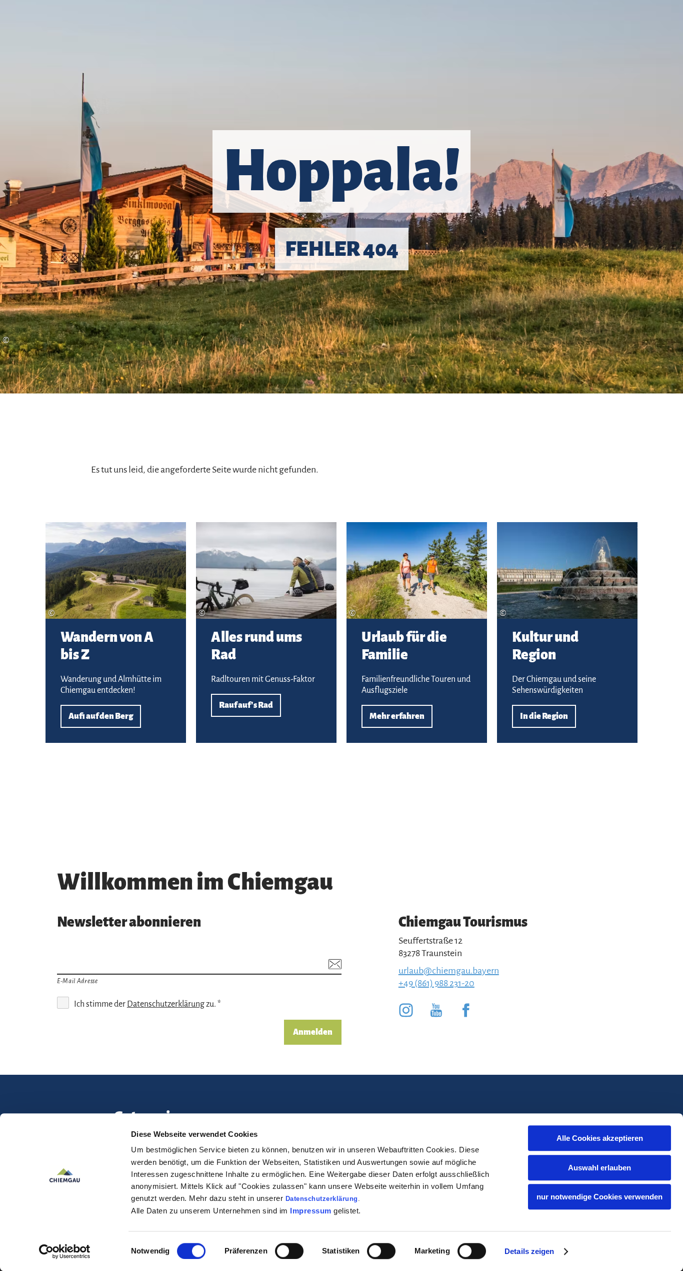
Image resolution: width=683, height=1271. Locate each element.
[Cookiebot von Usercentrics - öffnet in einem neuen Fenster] (64, 1251)
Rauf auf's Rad (266, 632)
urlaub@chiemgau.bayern (448, 971)
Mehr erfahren (416, 632)
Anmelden (312, 1032)
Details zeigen (529, 1251)
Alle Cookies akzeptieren (599, 1138)
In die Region (567, 632)
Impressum (311, 1210)
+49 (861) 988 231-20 (436, 983)
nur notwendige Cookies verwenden (599, 1196)
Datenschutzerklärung (322, 1198)
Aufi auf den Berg (116, 632)
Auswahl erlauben (599, 1167)
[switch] (289, 1251)
